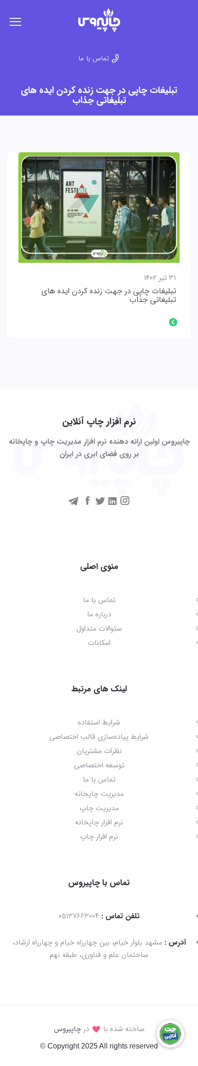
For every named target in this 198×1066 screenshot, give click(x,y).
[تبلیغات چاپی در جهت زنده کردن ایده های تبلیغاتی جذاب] (99, 207)
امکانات (99, 643)
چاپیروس (67, 1029)
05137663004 (78, 916)
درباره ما (99, 614)
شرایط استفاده (99, 722)
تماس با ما (93, 58)
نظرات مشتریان (99, 751)
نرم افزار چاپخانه (99, 822)
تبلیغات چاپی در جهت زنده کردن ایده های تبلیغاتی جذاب (108, 295)
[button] (188, 17)
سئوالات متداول (99, 628)
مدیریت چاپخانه (99, 794)
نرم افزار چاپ (99, 836)
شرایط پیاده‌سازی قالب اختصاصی (99, 736)
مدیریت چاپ (99, 808)
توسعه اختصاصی (99, 765)
